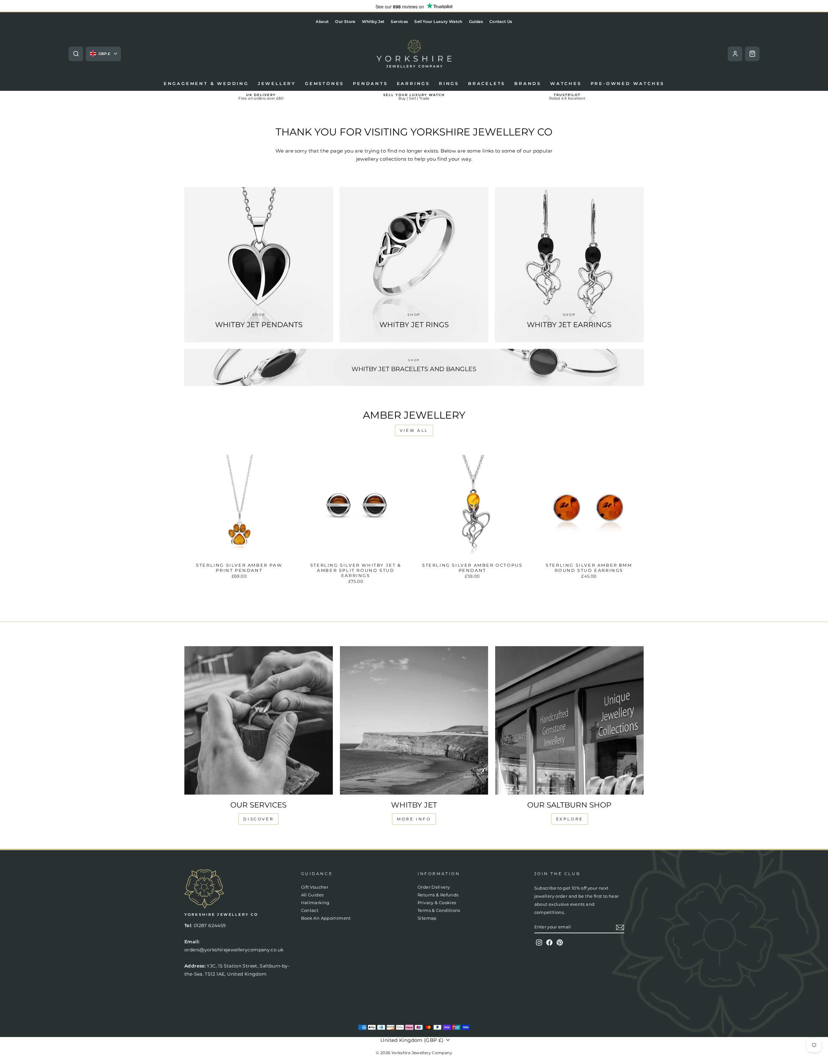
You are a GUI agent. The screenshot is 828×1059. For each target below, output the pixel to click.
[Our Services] (258, 720)
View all (414, 430)
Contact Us (500, 21)
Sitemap (427, 918)
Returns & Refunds (438, 895)
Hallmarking (315, 902)
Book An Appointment (326, 918)
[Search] (76, 54)
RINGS (449, 83)
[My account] (735, 54)
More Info (414, 819)
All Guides (312, 895)
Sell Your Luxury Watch (438, 21)
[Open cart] (752, 54)
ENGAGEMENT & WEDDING (206, 83)
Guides (476, 21)
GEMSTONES (324, 83)
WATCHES (566, 83)
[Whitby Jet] (414, 720)
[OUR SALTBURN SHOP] (569, 720)
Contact (310, 910)
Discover (258, 819)
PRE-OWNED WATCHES (628, 83)
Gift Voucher (315, 887)
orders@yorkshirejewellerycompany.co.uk (233, 949)
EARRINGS (413, 83)
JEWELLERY (277, 83)
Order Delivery (434, 887)
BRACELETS (486, 83)
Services (399, 21)
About (322, 21)
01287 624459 (210, 925)
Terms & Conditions (439, 910)
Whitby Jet (373, 21)
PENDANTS (370, 83)
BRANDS (527, 83)
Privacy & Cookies (437, 902)
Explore (569, 819)
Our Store (345, 21)
